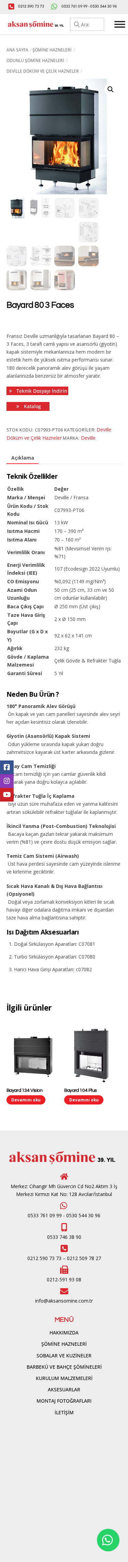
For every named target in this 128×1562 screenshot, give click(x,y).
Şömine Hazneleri (52, 50)
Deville (88, 438)
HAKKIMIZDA (64, 1332)
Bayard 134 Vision (24, 1090)
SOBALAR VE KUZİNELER (64, 1355)
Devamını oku (26, 1099)
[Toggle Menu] (119, 24)
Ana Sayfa (17, 50)
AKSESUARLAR (64, 1389)
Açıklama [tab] (22, 457)
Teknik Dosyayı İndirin (41, 391)
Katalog (32, 406)
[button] (110, 89)
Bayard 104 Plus (80, 1090)
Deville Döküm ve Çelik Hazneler (42, 71)
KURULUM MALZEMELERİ (64, 1378)
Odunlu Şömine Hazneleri (35, 60)
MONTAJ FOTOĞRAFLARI (64, 1401)
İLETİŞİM (64, 1412)
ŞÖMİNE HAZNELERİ (64, 1344)
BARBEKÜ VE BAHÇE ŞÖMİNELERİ (64, 1367)
